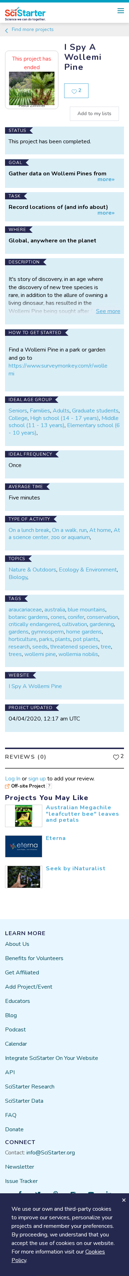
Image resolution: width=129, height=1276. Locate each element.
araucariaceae (25, 610)
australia (54, 610)
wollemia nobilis (78, 654)
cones (58, 617)
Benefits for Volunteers (34, 958)
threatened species (74, 647)
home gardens (84, 632)
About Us (17, 944)
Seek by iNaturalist (76, 868)
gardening (102, 624)
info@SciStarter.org (51, 1153)
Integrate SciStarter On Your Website (51, 1058)
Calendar (16, 1044)
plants (63, 639)
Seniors (18, 411)
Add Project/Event (28, 987)
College (18, 418)
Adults (61, 411)
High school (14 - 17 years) (64, 418)
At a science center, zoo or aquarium (64, 534)
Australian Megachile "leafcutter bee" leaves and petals (82, 814)
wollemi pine (40, 654)
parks (46, 639)
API (10, 1072)
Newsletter (19, 1167)
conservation (102, 617)
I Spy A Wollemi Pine (35, 686)
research (19, 647)
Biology (18, 577)
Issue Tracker (21, 1181)
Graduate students (95, 411)
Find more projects (32, 29)
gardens (19, 632)
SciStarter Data (24, 1101)
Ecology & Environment (88, 570)
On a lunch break (29, 530)
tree (106, 647)
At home (100, 530)
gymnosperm (47, 632)
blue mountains (86, 610)
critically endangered (34, 624)
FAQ (10, 1115)
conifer (76, 617)
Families (40, 411)
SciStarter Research (29, 1087)
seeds (40, 647)
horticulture (23, 639)
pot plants (86, 639)
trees (15, 654)
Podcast (15, 1030)
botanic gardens (28, 617)
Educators (17, 1001)
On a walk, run (69, 530)
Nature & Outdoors (32, 570)
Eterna (56, 838)
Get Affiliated (22, 973)
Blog (11, 1015)
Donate (14, 1129)
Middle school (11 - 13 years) (64, 422)
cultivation (74, 624)
